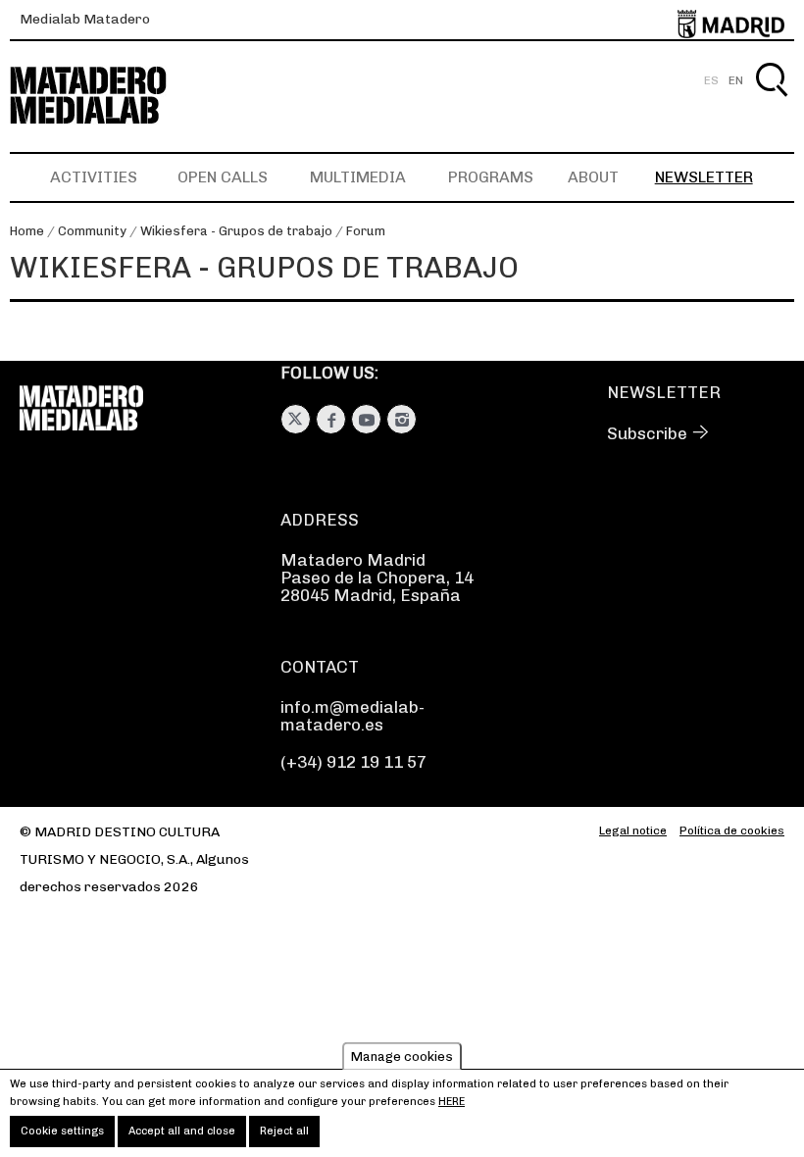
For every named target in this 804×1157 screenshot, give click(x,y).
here (451, 1101)
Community (92, 231)
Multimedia (358, 177)
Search (771, 102)
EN (736, 80)
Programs (490, 177)
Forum (365, 231)
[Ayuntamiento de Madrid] (731, 20)
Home (27, 231)
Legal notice (633, 830)
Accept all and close (181, 1131)
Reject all (284, 1131)
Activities (93, 177)
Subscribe (647, 433)
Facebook (331, 419)
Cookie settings (62, 1131)
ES (711, 80)
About (593, 177)
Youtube (366, 419)
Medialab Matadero (85, 19)
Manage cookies (402, 1056)
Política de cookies (731, 830)
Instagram (401, 419)
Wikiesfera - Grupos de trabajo (236, 231)
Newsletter (704, 177)
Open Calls (222, 177)
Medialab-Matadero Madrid (106, 96)
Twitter (295, 419)
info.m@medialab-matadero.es (352, 715)
